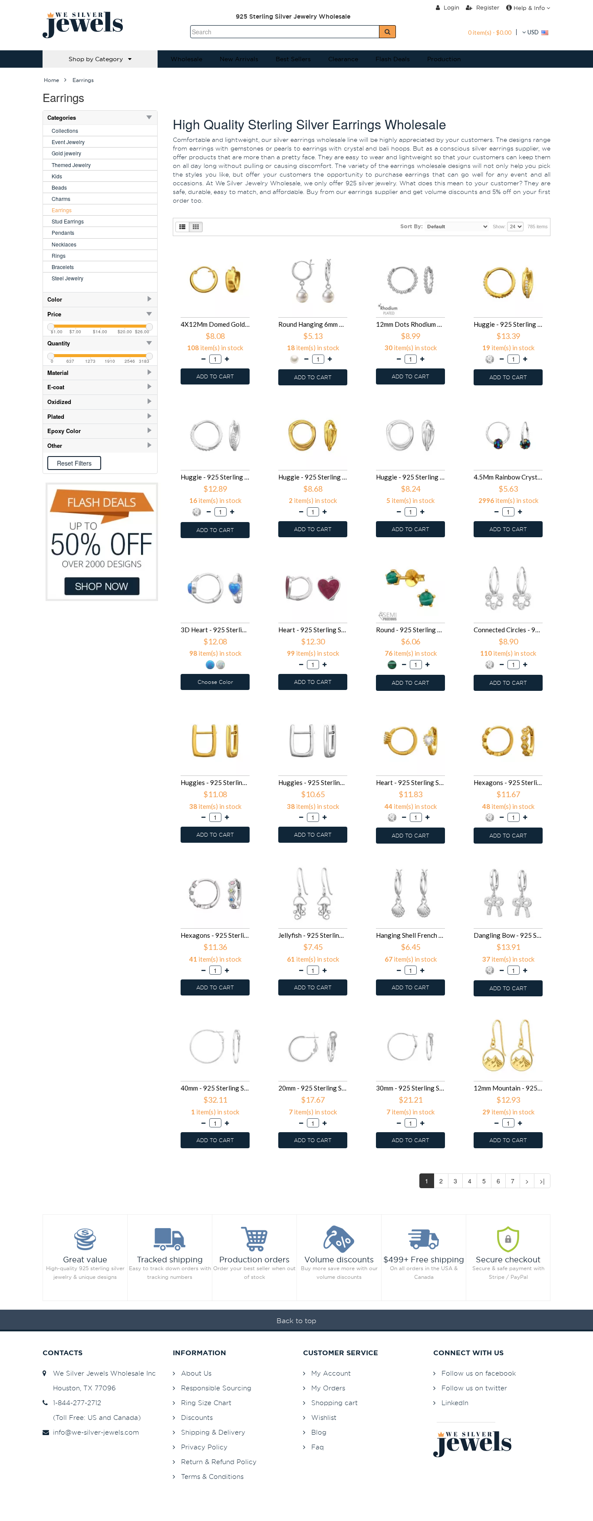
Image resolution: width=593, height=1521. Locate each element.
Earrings (62, 210)
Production (444, 59)
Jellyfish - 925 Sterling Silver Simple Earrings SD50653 (312, 935)
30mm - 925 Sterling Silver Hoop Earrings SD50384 (410, 1088)
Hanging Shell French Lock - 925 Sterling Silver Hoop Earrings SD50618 (410, 935)
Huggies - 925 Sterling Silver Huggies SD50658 (215, 782)
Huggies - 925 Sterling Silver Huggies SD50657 (312, 782)
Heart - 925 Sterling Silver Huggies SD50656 (410, 782)
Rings (59, 255)
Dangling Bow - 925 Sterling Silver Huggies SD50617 (508, 935)
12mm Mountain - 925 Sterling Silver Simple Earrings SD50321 (508, 1088)
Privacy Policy (204, 1447)
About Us (196, 1373)
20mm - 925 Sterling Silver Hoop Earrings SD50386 (312, 1088)
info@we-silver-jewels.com (94, 1432)
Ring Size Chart (206, 1403)
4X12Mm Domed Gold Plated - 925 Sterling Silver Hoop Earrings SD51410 (215, 324)
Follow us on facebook (478, 1373)
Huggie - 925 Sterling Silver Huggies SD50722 (410, 477)
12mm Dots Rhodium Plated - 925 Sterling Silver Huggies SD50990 (410, 324)
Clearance (343, 59)
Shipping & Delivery (213, 1432)
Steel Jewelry (67, 278)
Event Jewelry (68, 141)
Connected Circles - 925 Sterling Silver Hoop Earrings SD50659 (508, 630)
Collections (65, 130)
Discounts (197, 1417)
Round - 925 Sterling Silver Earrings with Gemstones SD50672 (410, 630)
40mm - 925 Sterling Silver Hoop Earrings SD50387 (215, 1088)
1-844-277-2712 (75, 1403)
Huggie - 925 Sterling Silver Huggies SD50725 (508, 324)
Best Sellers (293, 59)
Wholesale (186, 59)
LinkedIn (454, 1403)
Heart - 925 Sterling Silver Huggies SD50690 (312, 630)
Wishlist (323, 1417)
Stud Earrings (68, 221)
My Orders (328, 1388)
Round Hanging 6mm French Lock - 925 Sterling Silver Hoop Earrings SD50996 (312, 324)
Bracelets (63, 266)
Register (486, 7)
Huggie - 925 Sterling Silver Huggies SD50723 (312, 477)
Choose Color (215, 682)
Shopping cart (334, 1403)
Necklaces (64, 244)
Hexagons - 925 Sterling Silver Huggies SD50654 (215, 935)
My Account (331, 1373)
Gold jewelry (66, 153)
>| (542, 1180)
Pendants (63, 232)
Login (450, 7)
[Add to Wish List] (250, 249)
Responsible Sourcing (216, 1388)
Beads (59, 187)
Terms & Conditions (212, 1476)
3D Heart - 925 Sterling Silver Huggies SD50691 (215, 630)
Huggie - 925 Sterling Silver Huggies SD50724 (215, 477)
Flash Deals (393, 59)
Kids (57, 176)
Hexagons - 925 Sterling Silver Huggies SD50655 (508, 782)
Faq (317, 1447)
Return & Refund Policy (219, 1462)
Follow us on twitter (474, 1388)
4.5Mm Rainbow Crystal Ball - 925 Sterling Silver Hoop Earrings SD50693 (508, 477)
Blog (318, 1432)
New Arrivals (239, 59)
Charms (61, 198)
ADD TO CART (215, 376)
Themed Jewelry (71, 164)
